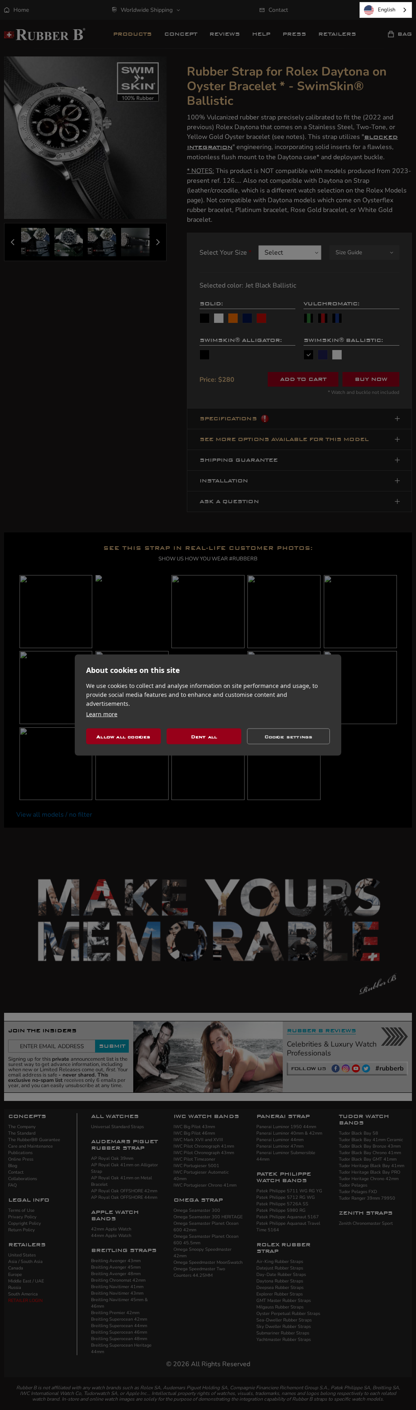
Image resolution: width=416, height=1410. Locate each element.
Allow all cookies (123, 736)
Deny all (204, 736)
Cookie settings (288, 736)
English (386, 9)
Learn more (101, 714)
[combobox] (386, 10)
